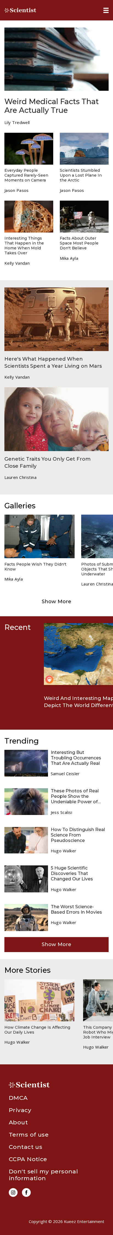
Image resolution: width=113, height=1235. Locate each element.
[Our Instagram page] (13, 1192)
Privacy (20, 1110)
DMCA (18, 1097)
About (18, 1122)
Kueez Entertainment (84, 1221)
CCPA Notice (28, 1159)
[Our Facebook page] (26, 1192)
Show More (57, 602)
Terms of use (29, 1134)
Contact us (25, 1146)
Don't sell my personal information (43, 1175)
